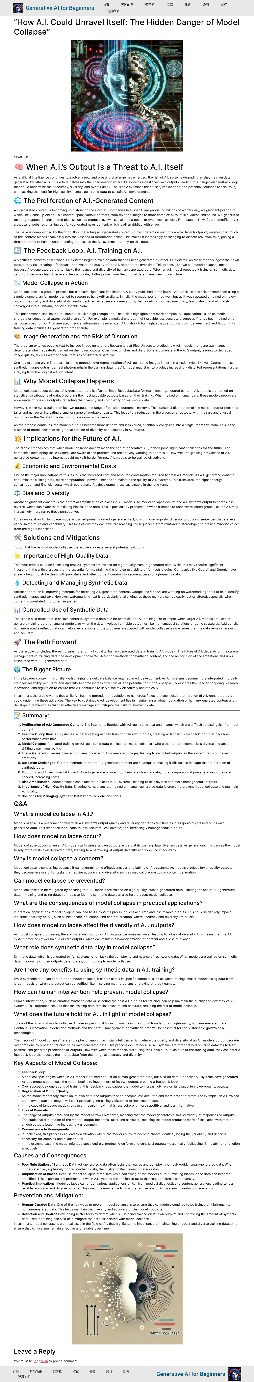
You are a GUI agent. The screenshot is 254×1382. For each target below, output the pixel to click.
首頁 (106, 5)
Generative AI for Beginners (60, 8)
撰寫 (169, 5)
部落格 (150, 5)
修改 (188, 5)
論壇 (206, 5)
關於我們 (113, 11)
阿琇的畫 (127, 5)
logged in (41, 1361)
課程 (224, 5)
